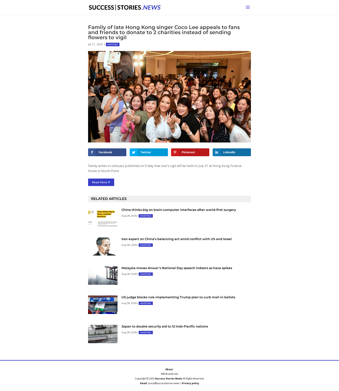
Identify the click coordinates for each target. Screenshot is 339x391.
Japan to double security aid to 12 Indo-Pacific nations (164, 326)
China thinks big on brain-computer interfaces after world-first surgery (178, 210)
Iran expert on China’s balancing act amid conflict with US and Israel (176, 239)
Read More (99, 182)
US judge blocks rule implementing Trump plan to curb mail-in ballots (178, 297)
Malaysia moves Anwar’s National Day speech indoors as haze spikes (176, 268)
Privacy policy (190, 383)
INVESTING (113, 44)
